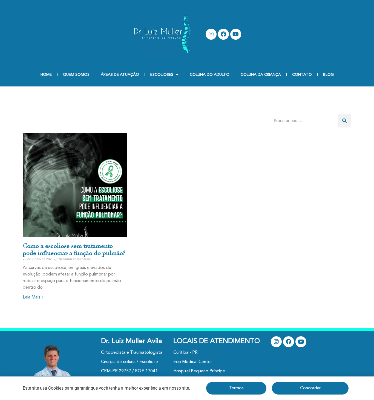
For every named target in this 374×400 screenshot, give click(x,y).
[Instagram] (211, 34)
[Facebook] (223, 34)
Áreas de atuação (120, 75)
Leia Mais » (33, 297)
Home (46, 75)
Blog (328, 75)
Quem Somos (76, 75)
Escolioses (161, 75)
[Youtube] (235, 34)
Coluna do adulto (209, 75)
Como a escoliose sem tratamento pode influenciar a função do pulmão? (74, 249)
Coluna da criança (261, 75)
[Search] (344, 120)
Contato (302, 75)
